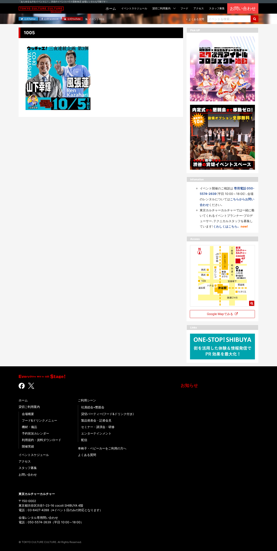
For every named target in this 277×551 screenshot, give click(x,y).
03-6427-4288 (38, 510)
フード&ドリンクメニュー (39, 420)
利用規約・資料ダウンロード (41, 440)
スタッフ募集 (28, 468)
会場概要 (28, 414)
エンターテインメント (96, 433)
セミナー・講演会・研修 (97, 427)
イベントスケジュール (34, 455)
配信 (84, 440)
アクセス (25, 461)
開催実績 (28, 446)
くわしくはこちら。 (226, 226)
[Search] (254, 18)
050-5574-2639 (39, 522)
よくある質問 (87, 455)
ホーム (23, 400)
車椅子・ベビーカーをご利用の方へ (102, 448)
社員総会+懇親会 (92, 407)
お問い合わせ (28, 474)
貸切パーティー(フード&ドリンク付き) (107, 414)
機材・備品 (29, 427)
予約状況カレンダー (35, 433)
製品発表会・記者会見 (96, 420)
